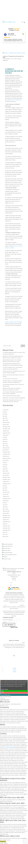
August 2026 (5, 409)
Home (14, 629)
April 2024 (5, 469)
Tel (3, 622)
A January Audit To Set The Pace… (10, 378)
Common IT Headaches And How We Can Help (13, 57)
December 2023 (6, 477)
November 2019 (6, 517)
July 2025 (5, 437)
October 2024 (6, 456)
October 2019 (6, 519)
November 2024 (6, 454)
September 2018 (6, 530)
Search (22, 345)
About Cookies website (8, 747)
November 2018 (6, 528)
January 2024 (6, 475)
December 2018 (6, 526)
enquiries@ (15, 582)
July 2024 (5, 462)
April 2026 (5, 418)
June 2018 (5, 532)
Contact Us (14, 637)
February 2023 (6, 492)
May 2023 (5, 490)
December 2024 (6, 452)
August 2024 (5, 460)
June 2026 (5, 414)
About (14, 631)
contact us (14, 649)
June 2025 (5, 439)
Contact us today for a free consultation (13, 321)
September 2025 (6, 433)
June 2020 (5, 504)
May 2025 (5, 441)
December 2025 (6, 426)
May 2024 (5, 466)
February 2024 (6, 473)
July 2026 (5, 412)
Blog (14, 635)
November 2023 (6, 479)
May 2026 (5, 416)
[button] (14, 588)
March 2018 (5, 536)
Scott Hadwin (7, 58)
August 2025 (5, 435)
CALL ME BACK (9, 625)
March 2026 (5, 420)
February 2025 (6, 447)
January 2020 (6, 513)
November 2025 (6, 428)
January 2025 (6, 450)
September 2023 (6, 483)
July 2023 (5, 485)
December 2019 (6, 515)
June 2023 (5, 488)
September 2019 (6, 521)
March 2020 (5, 509)
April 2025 (5, 443)
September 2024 (6, 458)
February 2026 (6, 422)
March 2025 (5, 445)
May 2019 (5, 523)
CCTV (14, 634)
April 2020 (5, 507)
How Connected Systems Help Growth (11, 395)
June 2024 (5, 464)
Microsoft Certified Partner (13, 605)
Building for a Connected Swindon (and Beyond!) (14, 397)
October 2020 (6, 496)
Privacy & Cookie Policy (14, 639)
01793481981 (15, 585)
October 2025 (6, 431)
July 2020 (5, 502)
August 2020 (5, 500)
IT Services (14, 632)
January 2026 (6, 424)
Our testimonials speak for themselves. (12, 642)
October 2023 (6, 481)
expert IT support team (17, 99)
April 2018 (5, 534)
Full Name (5, 619)
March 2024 (5, 471)
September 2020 (6, 498)
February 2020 (6, 511)
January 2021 (6, 494)
